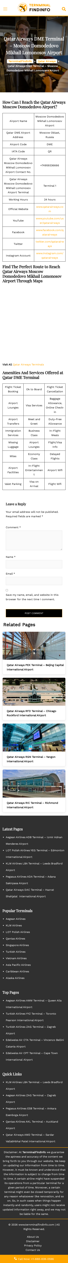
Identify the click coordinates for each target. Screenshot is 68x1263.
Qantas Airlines (15, 938)
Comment (13, 527)
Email (10, 573)
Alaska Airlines (15, 978)
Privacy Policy (33, 1245)
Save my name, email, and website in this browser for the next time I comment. (32, 597)
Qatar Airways (47, 61)
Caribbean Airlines (17, 971)
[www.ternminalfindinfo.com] (34, 7)
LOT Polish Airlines (18, 932)
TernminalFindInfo (20, 61)
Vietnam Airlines (16, 958)
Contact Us (33, 1249)
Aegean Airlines (15, 918)
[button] (65, 8)
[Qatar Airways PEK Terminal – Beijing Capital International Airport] (34, 646)
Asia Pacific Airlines (18, 964)
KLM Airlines (14, 925)
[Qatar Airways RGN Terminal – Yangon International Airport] (34, 738)
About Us (33, 1236)
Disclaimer (33, 1241)
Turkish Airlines (15, 951)
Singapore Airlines (17, 945)
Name (11, 556)
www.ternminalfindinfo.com (36, 1224)
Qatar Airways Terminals (28, 364)
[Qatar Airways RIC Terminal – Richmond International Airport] (34, 784)
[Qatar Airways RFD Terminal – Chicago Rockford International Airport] (34, 692)
